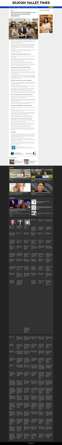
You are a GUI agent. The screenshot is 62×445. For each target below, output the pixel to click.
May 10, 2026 (38, 209)
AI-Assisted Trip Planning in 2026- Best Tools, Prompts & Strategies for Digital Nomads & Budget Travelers (42, 405)
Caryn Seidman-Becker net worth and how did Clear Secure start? (34, 254)
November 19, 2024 (40, 194)
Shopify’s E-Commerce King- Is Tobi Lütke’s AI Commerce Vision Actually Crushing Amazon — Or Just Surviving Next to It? (19, 210)
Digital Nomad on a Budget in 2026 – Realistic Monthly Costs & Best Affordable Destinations (27, 421)
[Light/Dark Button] (46, 7)
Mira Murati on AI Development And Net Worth (42, 254)
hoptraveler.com (11, 344)
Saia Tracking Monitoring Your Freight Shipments (33, 267)
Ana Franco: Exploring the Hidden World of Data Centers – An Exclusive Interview (18, 193)
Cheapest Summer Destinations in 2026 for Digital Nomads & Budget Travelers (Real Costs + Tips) (34, 405)
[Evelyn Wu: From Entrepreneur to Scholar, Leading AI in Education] (20, 173)
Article (10, 7)
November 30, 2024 (19, 194)
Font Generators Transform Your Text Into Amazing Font (27, 267)
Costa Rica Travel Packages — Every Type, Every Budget (41, 345)
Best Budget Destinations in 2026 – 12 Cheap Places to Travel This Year (42, 420)
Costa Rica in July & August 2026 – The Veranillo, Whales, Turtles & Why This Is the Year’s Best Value (20, 390)
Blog (29, 7)
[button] (47, 7)
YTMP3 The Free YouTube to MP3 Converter (41, 267)
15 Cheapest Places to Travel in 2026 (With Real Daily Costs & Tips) (34, 420)
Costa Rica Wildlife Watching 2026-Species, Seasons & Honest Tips (20, 373)
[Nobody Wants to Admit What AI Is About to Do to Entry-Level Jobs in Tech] (11, 161)
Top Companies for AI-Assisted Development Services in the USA (12, 254)
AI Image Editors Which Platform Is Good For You (20, 267)
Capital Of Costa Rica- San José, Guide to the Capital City (34, 345)
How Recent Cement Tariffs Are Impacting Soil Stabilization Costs (33, 162)
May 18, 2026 (38, 203)
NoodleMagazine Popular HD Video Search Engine (33, 228)
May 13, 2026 (17, 163)
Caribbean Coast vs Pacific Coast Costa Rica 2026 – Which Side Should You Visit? (49, 373)
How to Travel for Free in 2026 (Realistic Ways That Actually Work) (49, 435)
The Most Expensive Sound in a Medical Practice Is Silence (12, 241)
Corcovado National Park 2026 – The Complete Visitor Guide (27, 373)
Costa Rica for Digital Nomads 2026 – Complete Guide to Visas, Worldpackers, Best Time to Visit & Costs (12, 405)
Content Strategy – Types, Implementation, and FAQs (44, 213)
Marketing (26, 7)
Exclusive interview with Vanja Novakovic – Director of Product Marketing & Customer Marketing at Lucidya (44, 207)
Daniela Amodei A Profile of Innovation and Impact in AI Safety (49, 254)
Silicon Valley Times (31, 2)
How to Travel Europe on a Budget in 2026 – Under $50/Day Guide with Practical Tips (20, 420)
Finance (22, 7)
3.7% (25, 96)
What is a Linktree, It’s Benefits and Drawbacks (34, 241)
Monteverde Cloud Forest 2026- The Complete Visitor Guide (12, 373)
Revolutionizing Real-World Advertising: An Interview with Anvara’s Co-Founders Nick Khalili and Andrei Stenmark (41, 179)
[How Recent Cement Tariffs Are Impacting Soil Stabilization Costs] (26, 161)
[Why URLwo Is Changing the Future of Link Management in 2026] (33, 202)
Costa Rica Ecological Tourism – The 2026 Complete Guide (34, 373)
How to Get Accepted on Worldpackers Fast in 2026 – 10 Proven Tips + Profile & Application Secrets (49, 421)
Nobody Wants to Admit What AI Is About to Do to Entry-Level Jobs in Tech (18, 162)
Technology (18, 7)
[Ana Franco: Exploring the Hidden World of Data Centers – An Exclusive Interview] (20, 187)
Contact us (36, 7)
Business (13, 7)
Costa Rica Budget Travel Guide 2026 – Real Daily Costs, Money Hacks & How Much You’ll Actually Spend (12, 390)
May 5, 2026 (31, 163)
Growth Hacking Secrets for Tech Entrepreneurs (33, 281)
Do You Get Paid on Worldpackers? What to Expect (49, 345)
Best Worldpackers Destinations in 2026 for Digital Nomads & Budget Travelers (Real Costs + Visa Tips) (49, 405)
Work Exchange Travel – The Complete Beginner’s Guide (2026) (42, 435)
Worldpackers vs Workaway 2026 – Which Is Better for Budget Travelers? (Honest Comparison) (12, 436)
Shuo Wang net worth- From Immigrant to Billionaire (27, 254)
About (32, 7)
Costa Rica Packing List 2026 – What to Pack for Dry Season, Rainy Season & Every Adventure (42, 390)
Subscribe (51, 7)
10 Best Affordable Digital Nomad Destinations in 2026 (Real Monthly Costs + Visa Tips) (12, 421)
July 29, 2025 (19, 17)
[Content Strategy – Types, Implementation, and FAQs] (33, 213)
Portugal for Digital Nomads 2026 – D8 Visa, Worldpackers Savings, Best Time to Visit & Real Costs (49, 390)
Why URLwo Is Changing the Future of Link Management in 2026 (43, 202)
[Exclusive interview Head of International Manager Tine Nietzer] (42, 187)
